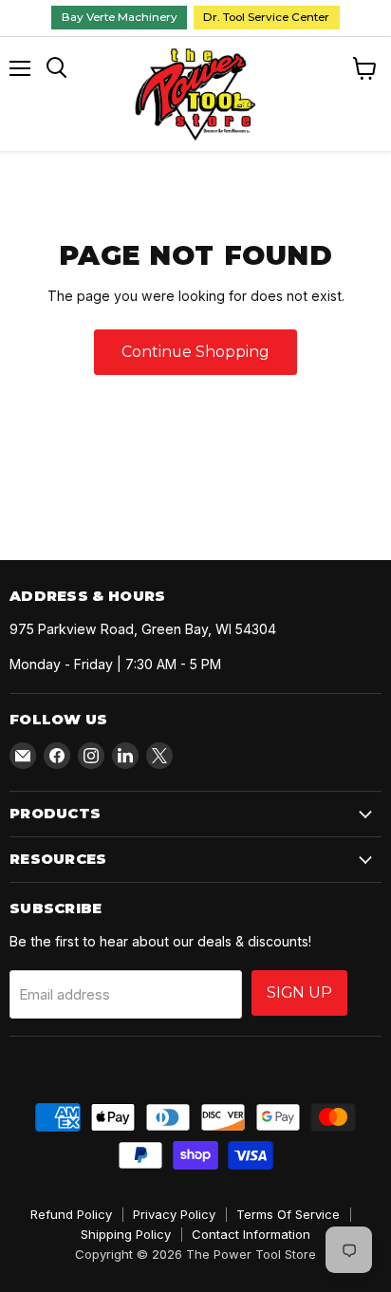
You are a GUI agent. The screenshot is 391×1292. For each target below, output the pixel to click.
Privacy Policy (174, 1214)
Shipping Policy (126, 1234)
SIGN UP (299, 992)
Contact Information (251, 1234)
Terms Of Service (288, 1214)
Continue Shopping (195, 352)
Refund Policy (71, 1214)
